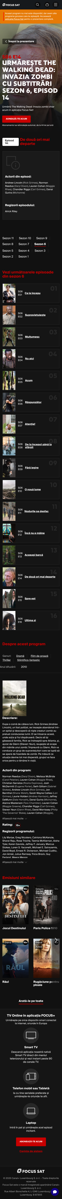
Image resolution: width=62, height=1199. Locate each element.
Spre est (30, 598)
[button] (55, 1192)
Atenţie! (30, 424)
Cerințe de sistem (31, 1151)
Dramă (20, 656)
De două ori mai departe (40, 576)
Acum (29, 380)
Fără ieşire (32, 467)
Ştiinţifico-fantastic (28, 660)
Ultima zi (30, 620)
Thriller (7, 660)
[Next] (56, 940)
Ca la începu (33, 293)
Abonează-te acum (31, 1141)
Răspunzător (33, 402)
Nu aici (29, 358)
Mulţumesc (32, 336)
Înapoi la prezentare (21, 41)
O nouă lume (33, 489)
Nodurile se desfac (36, 511)
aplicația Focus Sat (14, 19)
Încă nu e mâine (35, 533)
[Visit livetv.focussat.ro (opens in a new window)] (47, 5)
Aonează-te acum (16, 119)
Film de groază (39, 656)
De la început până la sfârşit (38, 446)
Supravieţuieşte (35, 315)
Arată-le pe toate (31, 1001)
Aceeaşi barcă (34, 555)
